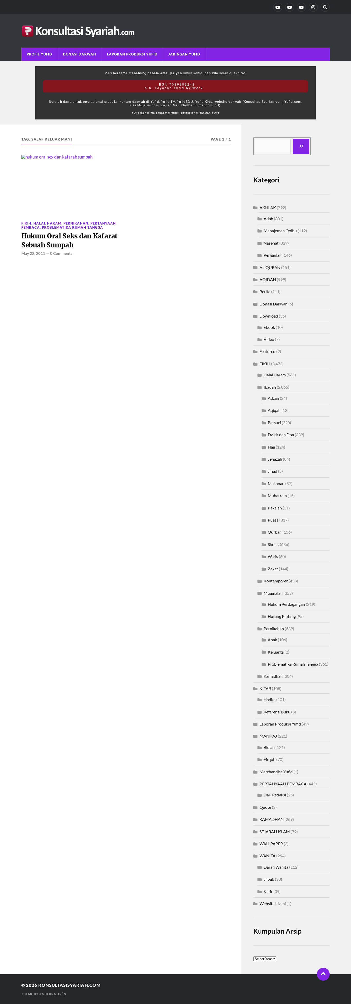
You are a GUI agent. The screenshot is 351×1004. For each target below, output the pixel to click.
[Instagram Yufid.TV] (313, 7)
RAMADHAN (272, 819)
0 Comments (61, 253)
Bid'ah (269, 747)
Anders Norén (52, 994)
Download (269, 315)
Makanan (276, 483)
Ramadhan (273, 676)
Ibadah (270, 387)
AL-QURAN (270, 267)
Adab (268, 218)
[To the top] (323, 974)
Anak (272, 639)
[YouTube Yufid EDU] (289, 7)
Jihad (272, 471)
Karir (268, 891)
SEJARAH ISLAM (275, 831)
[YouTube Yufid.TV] (277, 7)
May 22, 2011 (33, 253)
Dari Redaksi (275, 794)
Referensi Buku (277, 711)
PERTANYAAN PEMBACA (283, 783)
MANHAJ (268, 735)
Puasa (273, 519)
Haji (271, 446)
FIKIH (26, 223)
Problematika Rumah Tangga (72, 227)
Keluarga (276, 651)
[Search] (325, 7)
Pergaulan (273, 255)
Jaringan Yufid (184, 54)
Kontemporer (276, 580)
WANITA (267, 855)
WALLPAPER (271, 843)
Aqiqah (274, 410)
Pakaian (275, 507)
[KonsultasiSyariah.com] (175, 31)
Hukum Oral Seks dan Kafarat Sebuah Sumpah (69, 240)
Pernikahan (75, 223)
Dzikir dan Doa (281, 434)
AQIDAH (268, 279)
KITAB (265, 688)
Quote (265, 807)
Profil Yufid (39, 54)
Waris (273, 556)
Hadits (269, 699)
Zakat (273, 568)
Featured (267, 351)
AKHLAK (268, 207)
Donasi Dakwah (79, 54)
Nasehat (271, 242)
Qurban (275, 531)
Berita (265, 291)
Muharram (277, 495)
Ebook (269, 327)
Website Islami (273, 903)
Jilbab (269, 879)
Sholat (273, 544)
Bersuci (274, 422)
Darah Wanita (276, 866)
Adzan (273, 398)
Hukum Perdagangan (286, 604)
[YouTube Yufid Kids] (301, 7)
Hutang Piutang (282, 616)
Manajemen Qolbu (280, 230)
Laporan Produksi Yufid (132, 54)
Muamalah (273, 593)
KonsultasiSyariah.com (69, 985)
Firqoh (269, 759)
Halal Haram (47, 223)
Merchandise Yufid (276, 771)
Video (269, 339)
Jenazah (275, 459)
